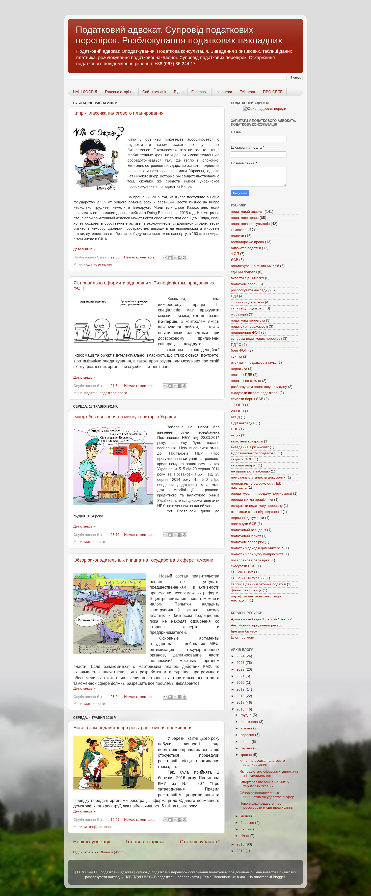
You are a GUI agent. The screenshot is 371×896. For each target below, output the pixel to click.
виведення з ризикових (250, 447)
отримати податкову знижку (253, 362)
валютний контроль (247, 441)
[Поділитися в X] (174, 257)
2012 (241, 851)
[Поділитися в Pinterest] (184, 257)
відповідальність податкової (254, 453)
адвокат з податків (246, 248)
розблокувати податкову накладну (259, 387)
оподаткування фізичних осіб (255, 266)
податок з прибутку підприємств (257, 554)
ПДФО (236, 345)
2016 (241, 709)
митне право (94, 542)
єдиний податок (244, 272)
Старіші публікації (200, 841)
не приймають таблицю (250, 471)
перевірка (239, 369)
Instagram (224, 92)
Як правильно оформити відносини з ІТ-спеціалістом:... (269, 773)
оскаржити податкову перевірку (257, 506)
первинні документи (247, 518)
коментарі (239, 230)
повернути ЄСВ (243, 524)
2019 (241, 689)
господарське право (247, 242)
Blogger (279, 877)
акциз (235, 435)
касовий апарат (244, 465)
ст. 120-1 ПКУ (242, 572)
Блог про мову (243, 637)
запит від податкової (247, 308)
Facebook (199, 92)
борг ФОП (239, 350)
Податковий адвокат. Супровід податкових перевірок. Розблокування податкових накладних (179, 34)
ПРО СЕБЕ (273, 92)
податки (90, 393)
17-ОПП (237, 405)
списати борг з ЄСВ (247, 399)
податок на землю (246, 381)
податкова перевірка (248, 320)
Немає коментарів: (140, 257)
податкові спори (244, 284)
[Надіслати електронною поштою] (165, 257)
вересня (248, 735)
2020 (241, 682)
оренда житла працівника (252, 500)
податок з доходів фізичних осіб (257, 548)
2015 (241, 844)
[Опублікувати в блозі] (170, 257)
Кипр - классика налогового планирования (118, 113)
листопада (250, 722)
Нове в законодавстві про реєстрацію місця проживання (133, 727)
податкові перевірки (247, 542)
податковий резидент (248, 530)
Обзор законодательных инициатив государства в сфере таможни (143, 560)
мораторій (239, 314)
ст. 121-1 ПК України (247, 578)
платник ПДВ (241, 375)
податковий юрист (246, 536)
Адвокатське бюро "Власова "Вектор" (261, 619)
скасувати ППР (243, 566)
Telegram (247, 92)
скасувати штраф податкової (254, 393)
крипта (236, 356)
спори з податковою (247, 302)
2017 (241, 702)
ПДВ (234, 296)
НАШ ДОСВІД (85, 92)
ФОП (235, 254)
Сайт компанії (154, 92)
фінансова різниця (246, 590)
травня (247, 755)
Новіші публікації (91, 841)
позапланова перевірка (250, 560)
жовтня (247, 728)
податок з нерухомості (249, 326)
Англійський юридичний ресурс (256, 625)
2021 (241, 676)
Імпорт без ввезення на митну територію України (124, 416)
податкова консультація (250, 224)
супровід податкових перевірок (256, 338)
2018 (241, 696)
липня (246, 742)
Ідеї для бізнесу (244, 631)
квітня (246, 816)
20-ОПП (237, 411)
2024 (241, 656)
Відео (178, 92)
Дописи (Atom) (113, 852)
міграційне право (98, 827)
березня (248, 823)
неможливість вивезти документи (258, 477)
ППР (234, 429)
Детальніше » (84, 249)
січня (245, 836)
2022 (241, 669)
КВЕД (235, 417)
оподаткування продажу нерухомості (261, 493)
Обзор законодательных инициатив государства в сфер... (268, 795)
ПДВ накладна (243, 423)
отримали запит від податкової (256, 512)
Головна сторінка (120, 92)
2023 (241, 663)
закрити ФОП (242, 459)
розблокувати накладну (250, 290)
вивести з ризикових (247, 278)
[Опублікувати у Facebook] (179, 257)
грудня (247, 715)
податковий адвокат (247, 212)
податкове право (98, 264)
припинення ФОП (245, 332)
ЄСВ (234, 260)
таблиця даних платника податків (258, 584)
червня (247, 748)
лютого (247, 829)
